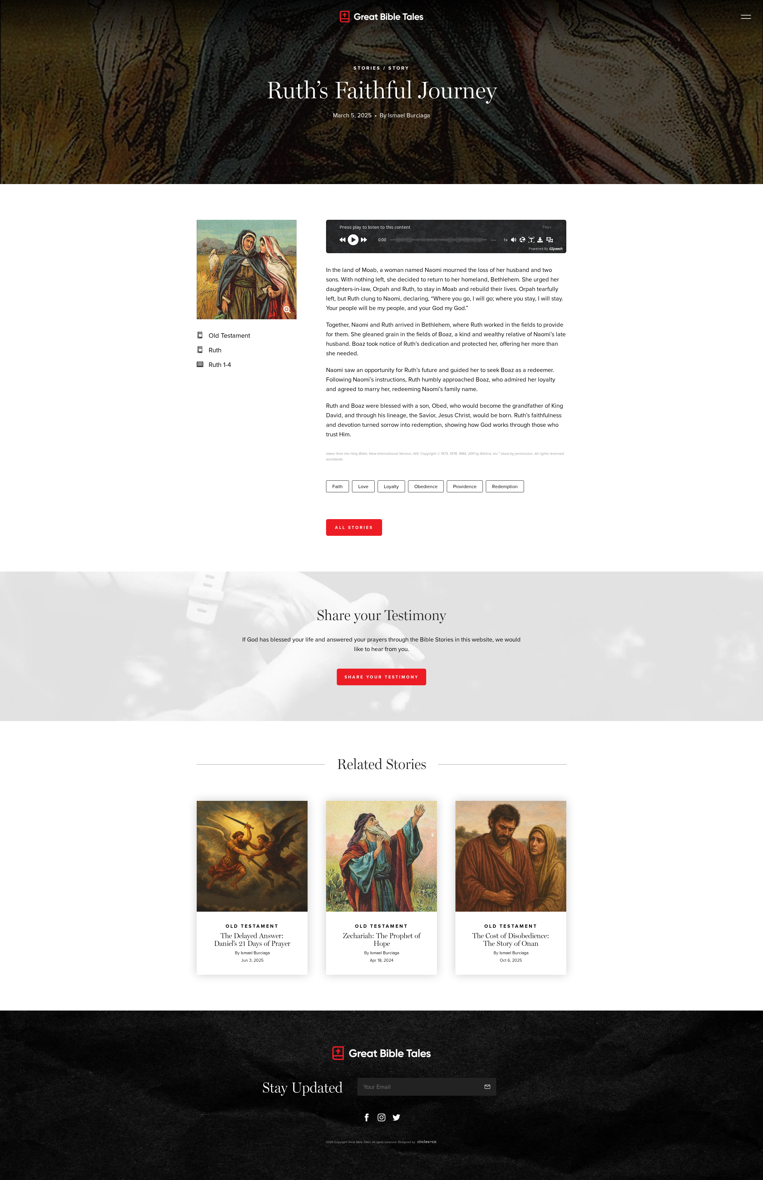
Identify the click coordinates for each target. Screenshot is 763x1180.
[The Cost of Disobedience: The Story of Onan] (510, 856)
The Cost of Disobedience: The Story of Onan (510, 939)
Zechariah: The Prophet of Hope (381, 939)
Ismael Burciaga (409, 115)
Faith (337, 486)
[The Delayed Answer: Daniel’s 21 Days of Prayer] (252, 856)
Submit (487, 1086)
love (363, 486)
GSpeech (555, 248)
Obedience (426, 486)
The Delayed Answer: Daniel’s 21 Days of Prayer (252, 939)
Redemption (505, 486)
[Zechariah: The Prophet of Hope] (381, 856)
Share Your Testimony (382, 677)
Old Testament (229, 335)
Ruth (215, 349)
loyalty (391, 486)
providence (465, 486)
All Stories (354, 527)
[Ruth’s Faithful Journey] (247, 270)
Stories (367, 68)
